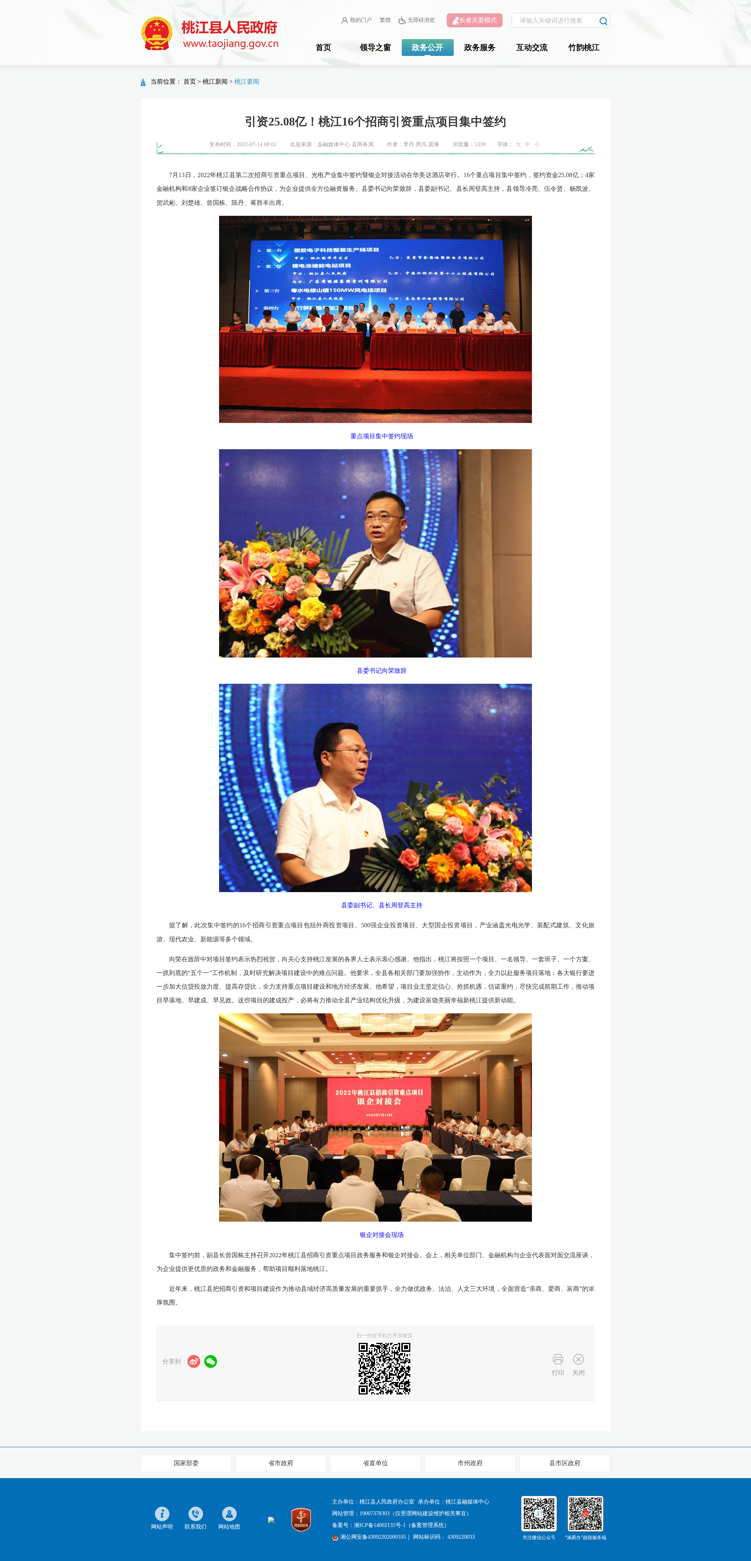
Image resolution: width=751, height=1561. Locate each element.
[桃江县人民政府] (211, 33)
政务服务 (480, 47)
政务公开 (427, 47)
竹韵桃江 (584, 47)
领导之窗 (375, 47)
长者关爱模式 (478, 20)
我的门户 (361, 20)
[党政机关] (301, 1519)
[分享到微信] (210, 1361)
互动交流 (532, 47)
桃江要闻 (246, 81)
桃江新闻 (215, 81)
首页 (323, 47)
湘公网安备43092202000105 (373, 1537)
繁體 (385, 20)
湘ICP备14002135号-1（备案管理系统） (401, 1525)
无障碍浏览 (421, 20)
